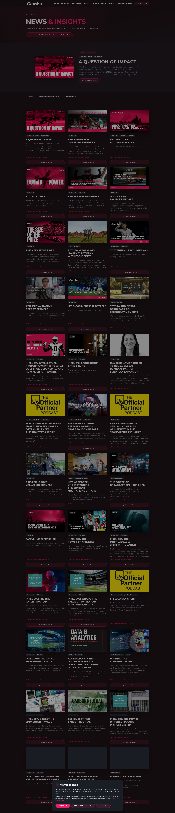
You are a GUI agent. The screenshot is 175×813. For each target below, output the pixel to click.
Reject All (103, 806)
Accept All (62, 806)
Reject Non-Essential (83, 806)
